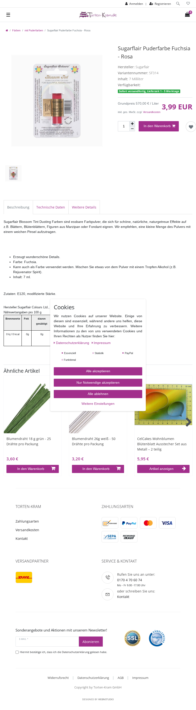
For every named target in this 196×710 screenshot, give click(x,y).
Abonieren (90, 641)
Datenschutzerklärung (93, 678)
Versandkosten (151, 112)
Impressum (140, 678)
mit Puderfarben (34, 30)
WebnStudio (106, 699)
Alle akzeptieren (98, 371)
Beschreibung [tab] (18, 207)
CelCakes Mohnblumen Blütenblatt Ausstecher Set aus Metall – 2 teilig (162, 444)
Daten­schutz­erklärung (73, 343)
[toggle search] (178, 3)
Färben (16, 30)
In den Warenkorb (157, 126)
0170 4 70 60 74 (129, 580)
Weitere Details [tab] (84, 207)
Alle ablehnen (98, 394)
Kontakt (22, 538)
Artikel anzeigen (161, 469)
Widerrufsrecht (58, 678)
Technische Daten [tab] (50, 207)
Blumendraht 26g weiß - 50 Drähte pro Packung (93, 441)
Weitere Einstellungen (98, 404)
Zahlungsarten (27, 521)
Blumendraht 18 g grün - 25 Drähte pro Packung (28, 441)
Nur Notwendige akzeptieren (98, 382)
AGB (121, 678)
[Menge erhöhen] (132, 123)
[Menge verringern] (132, 128)
